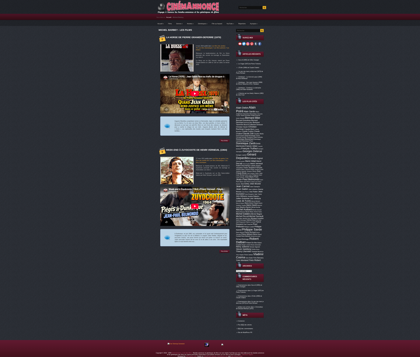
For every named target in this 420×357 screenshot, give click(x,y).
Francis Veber (251, 146)
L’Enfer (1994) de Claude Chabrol (248, 67)
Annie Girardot (240, 118)
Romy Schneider (256, 245)
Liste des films (187, 353)
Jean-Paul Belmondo (248, 179)
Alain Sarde (249, 111)
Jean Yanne (258, 194)
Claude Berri (249, 129)
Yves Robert (255, 260)
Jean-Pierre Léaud (249, 181)
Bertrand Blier (248, 122)
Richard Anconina (255, 236)
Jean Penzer (245, 191)
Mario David (251, 205)
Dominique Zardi (245, 143)
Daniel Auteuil (240, 135)
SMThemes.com (191, 356)
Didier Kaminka (258, 137)
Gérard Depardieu (246, 156)
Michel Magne (256, 214)
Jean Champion (255, 186)
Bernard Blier (252, 117)
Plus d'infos (224, 140)
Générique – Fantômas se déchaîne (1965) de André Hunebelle (248, 88)
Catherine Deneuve (256, 124)
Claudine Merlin (259, 134)
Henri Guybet (246, 163)
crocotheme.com (222, 356)
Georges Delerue (252, 151)
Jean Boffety (245, 184)
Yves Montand (242, 260)
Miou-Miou (239, 218)
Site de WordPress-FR (245, 332)
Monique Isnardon (257, 218)
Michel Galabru (243, 214)
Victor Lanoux (248, 254)
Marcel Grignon (240, 203)
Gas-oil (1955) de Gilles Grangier (248, 60)
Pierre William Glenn (249, 234)
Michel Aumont (257, 210)
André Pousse (255, 115)
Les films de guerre (219, 158)
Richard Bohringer (242, 239)
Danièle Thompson (247, 137)
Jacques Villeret (251, 171)
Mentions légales (247, 354)
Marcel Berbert (255, 201)
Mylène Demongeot (241, 220)
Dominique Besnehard (245, 139)
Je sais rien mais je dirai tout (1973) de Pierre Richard (250, 302)
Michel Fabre (258, 212)
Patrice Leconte (250, 222)
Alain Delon (242, 107)
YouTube (230, 24)
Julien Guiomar (242, 198)
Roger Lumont (246, 245)
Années (190, 24)
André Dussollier (246, 115)
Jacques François (255, 167)
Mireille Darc (246, 218)
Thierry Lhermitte (243, 251)
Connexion (241, 321)
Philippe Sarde (252, 229)
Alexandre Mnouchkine (250, 114)
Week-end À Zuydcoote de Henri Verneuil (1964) (196, 150)
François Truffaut (249, 148)
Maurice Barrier (245, 207)
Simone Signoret (254, 247)
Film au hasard (217, 24)
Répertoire (242, 24)
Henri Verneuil (256, 163)
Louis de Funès (243, 201)
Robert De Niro (251, 243)
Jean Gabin (242, 189)
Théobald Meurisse (257, 251)
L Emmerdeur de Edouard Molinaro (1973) (249, 307)
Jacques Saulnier (241, 171)
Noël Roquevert (240, 222)
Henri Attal (250, 161)
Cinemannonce (242, 285)
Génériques (202, 24)
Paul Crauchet (248, 224)
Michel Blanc (249, 212)
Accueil (168, 17)
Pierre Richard (250, 232)
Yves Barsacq (258, 258)
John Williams (241, 196)
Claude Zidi (248, 133)
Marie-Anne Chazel (251, 203)
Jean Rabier (253, 192)
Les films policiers (220, 48)
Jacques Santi (259, 169)
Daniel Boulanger (250, 135)
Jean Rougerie (249, 194)
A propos (253, 24)
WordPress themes (210, 356)
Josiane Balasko (253, 196)
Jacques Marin (240, 169)
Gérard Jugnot (256, 158)
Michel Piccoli (242, 216)
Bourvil (246, 124)
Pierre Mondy (240, 232)
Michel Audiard (244, 209)
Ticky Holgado (240, 254)
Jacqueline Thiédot (242, 167)
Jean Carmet (243, 186)
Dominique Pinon (247, 141)
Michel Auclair (255, 207)
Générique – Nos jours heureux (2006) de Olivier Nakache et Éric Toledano (249, 83)
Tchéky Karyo (255, 249)
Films (170, 24)
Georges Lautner (241, 155)
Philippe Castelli (249, 227)
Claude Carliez (248, 131)
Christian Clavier (242, 127)
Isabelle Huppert (255, 166)
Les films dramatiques (206, 48)
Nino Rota (258, 220)
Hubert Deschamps (243, 166)
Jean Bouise (255, 183)
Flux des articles (245, 325)
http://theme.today (236, 356)
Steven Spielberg (243, 249)
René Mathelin (245, 236)
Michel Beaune (240, 212)
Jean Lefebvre (252, 189)
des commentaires (245, 328)
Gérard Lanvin (240, 161)
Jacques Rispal (249, 169)
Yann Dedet (249, 258)
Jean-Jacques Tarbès (253, 173)
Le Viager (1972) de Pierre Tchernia (249, 64)
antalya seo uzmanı (244, 307)
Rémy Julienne (242, 247)
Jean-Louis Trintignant (251, 175)
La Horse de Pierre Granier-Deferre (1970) (193, 37)
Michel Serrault (256, 216)
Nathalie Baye (251, 220)
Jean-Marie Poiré (251, 177)
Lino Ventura (255, 198)
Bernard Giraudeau (243, 120)
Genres (179, 24)
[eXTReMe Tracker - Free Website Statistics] (207, 346)
